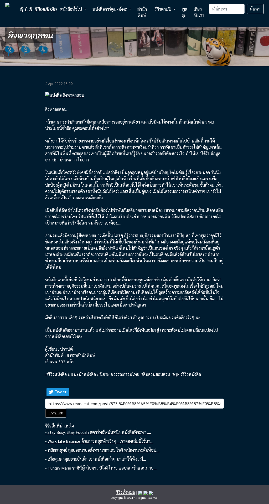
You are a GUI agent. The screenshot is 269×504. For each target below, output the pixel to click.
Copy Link (56, 413)
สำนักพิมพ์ (142, 12)
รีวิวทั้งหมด (125, 492)
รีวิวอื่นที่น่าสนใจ (59, 426)
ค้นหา (255, 9)
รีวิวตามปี (163, 9)
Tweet (60, 391)
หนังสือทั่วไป (71, 9)
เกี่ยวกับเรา (199, 12)
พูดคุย (184, 12)
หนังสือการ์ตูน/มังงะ (110, 9)
